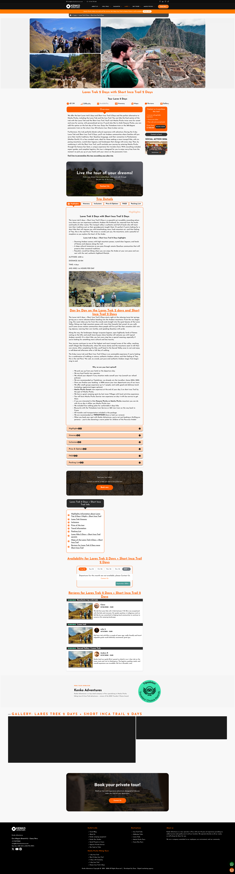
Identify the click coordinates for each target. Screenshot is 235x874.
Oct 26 (100, 569)
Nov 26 (108, 569)
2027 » (126, 569)
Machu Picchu (148, 6)
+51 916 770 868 (92, 1)
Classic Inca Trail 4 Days (97, 865)
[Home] (73, 6)
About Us (95, 6)
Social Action (155, 152)
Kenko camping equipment (98, 837)
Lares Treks (136, 837)
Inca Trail (105, 6)
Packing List (76, 531)
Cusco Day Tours (138, 842)
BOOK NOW (147, 11)
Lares (126, 6)
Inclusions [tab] (98, 204)
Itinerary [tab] (86, 204)
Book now (105, 487)
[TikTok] (168, 2)
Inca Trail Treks (137, 832)
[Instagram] (165, 2)
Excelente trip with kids (87, 600)
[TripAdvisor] (162, 2)
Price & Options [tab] (112, 204)
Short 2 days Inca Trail (97, 857)
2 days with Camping (96, 859)
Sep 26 (91, 569)
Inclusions (75, 522)
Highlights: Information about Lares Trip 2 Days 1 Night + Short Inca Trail (86, 515)
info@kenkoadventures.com (75, 1)
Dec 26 (117, 569)
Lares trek (81, 624)
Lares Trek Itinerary (79, 519)
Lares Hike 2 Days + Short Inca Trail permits (85, 536)
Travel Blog (93, 832)
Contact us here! (156, 134)
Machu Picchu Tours (139, 839)
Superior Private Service (97, 844)
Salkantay (116, 6)
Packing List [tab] (136, 204)
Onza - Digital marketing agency (143, 868)
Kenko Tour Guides (95, 839)
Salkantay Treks (138, 834)
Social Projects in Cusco (97, 842)
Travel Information (78, 528)
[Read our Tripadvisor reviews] (149, 691)
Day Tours (136, 6)
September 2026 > (122, 583)
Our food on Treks (95, 847)
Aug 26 (82, 569)
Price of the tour (77, 525)
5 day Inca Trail (94, 862)
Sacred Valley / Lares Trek (89, 648)
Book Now (163, 6)
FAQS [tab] (124, 204)
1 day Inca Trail (94, 854)
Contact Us (104, 186)
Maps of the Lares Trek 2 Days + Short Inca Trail (87, 541)
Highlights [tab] (75, 204)
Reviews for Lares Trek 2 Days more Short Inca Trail (85, 547)
